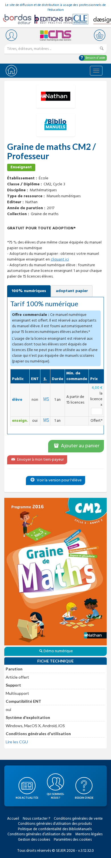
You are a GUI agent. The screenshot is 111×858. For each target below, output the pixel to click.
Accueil (13, 819)
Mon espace (11, 35)
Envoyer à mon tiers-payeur (40, 459)
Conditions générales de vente (78, 819)
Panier (99, 35)
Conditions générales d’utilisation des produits (55, 824)
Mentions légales (88, 834)
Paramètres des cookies (73, 840)
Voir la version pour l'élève (59, 480)
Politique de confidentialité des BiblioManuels (55, 829)
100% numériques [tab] (29, 291)
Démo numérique (58, 651)
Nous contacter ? (36, 819)
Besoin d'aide (95, 58)
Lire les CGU (17, 741)
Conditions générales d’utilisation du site (39, 834)
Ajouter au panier (79, 446)
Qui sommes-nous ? (55, 795)
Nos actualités (27, 797)
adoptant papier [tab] (72, 291)
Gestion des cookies (34, 840)
